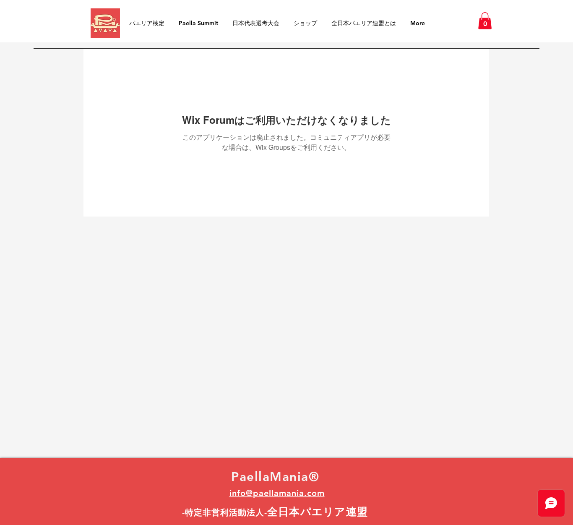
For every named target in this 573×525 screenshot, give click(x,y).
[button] (485, 20)
